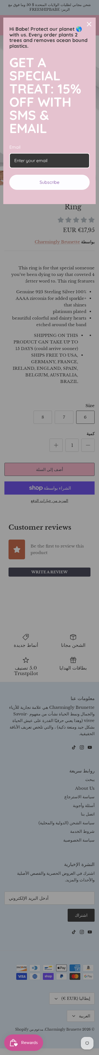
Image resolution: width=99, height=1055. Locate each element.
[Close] (89, 24)
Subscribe (49, 182)
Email (15, 147)
